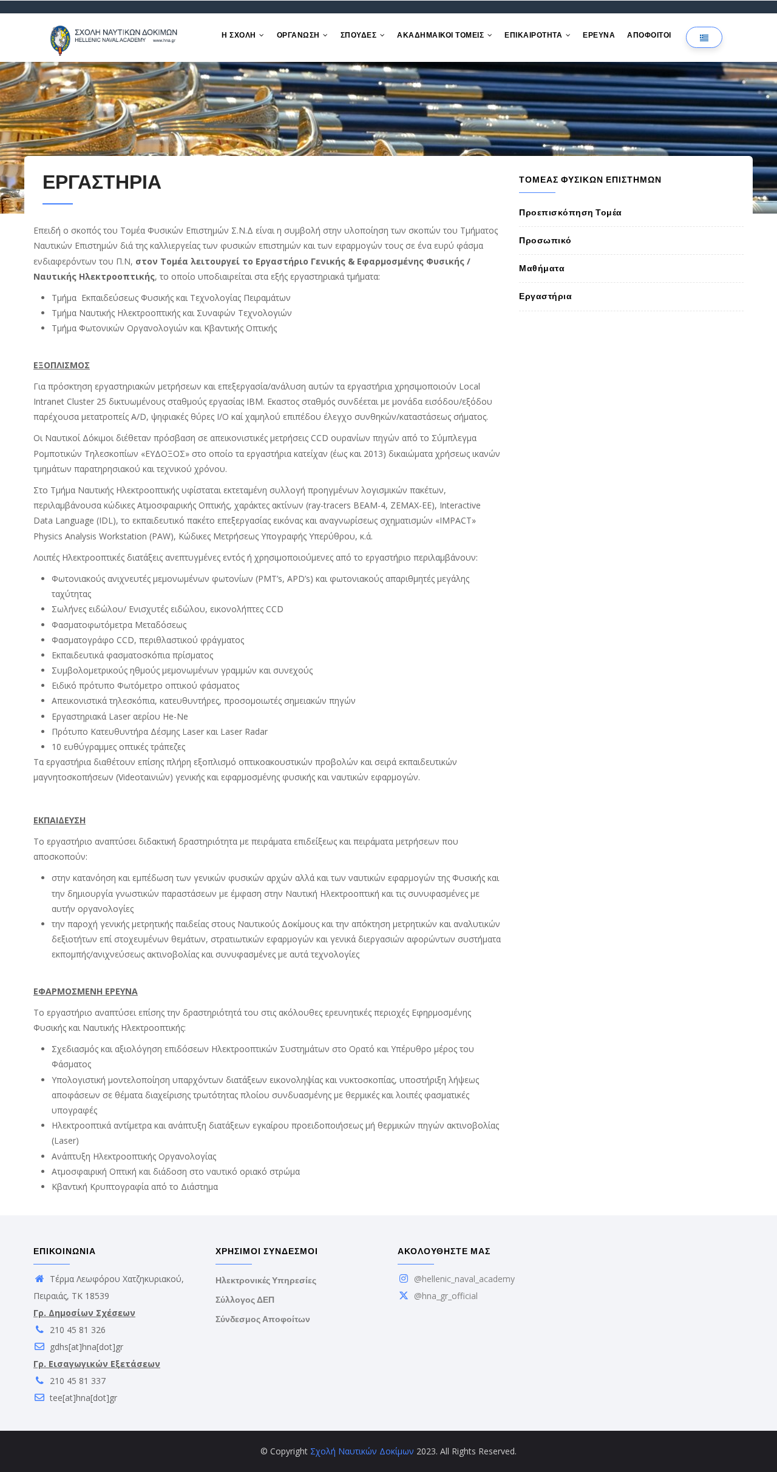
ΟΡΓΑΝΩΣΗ (299, 35)
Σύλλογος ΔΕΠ (244, 1300)
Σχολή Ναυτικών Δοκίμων (362, 1451)
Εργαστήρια (545, 296)
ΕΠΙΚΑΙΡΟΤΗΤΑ (534, 35)
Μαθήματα (542, 268)
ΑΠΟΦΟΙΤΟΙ (649, 35)
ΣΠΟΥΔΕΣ (360, 35)
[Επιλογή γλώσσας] (704, 37)
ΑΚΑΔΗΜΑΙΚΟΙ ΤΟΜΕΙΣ (441, 35)
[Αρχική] (115, 37)
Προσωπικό (545, 240)
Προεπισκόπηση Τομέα (570, 212)
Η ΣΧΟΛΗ (240, 35)
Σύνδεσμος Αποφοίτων (262, 1319)
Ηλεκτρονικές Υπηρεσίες (265, 1280)
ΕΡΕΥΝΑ (599, 35)
